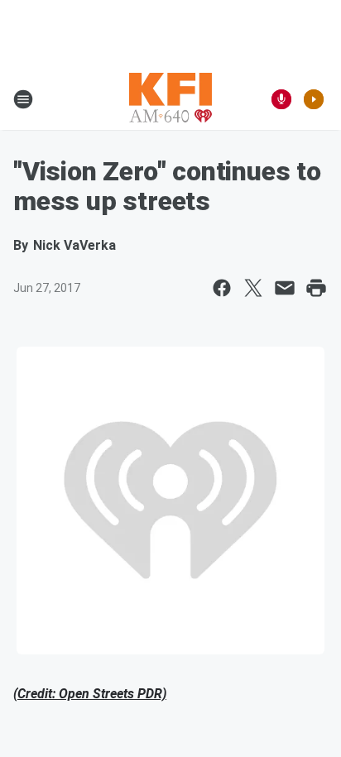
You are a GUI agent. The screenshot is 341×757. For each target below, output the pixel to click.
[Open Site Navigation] (23, 99)
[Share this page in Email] (284, 287)
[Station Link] (170, 99)
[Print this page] (316, 287)
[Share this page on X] (253, 287)
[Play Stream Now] (314, 99)
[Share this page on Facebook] (221, 287)
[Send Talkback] (281, 99)
